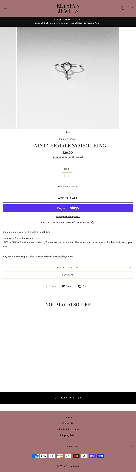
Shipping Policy (68, 435)
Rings (72, 139)
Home (62, 139)
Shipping (57, 156)
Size (67, 169)
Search (68, 417)
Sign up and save (68, 446)
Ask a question (68, 267)
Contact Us (68, 423)
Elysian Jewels (68, 8)
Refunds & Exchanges (68, 429)
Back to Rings (70, 398)
